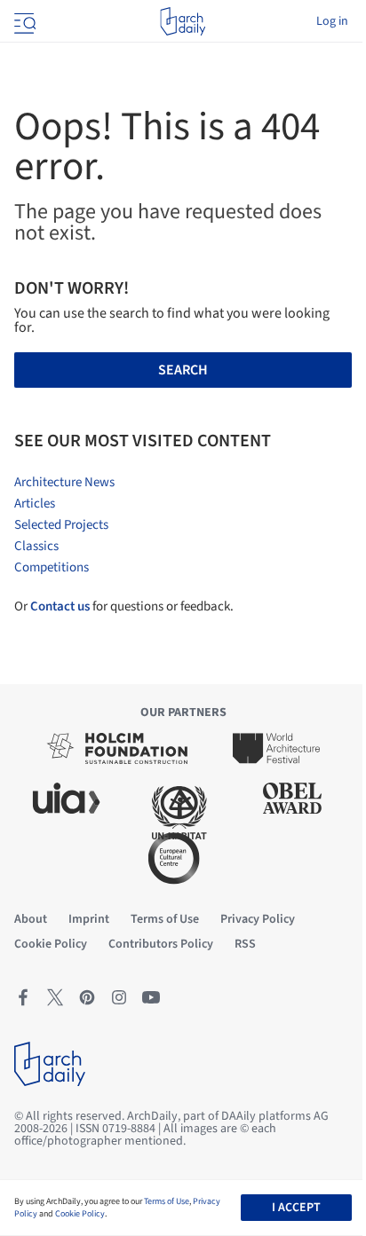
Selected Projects (61, 525)
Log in (332, 21)
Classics (36, 546)
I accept (296, 1207)
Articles (34, 503)
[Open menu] (23, 21)
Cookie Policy (80, 1214)
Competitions (51, 567)
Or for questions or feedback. (124, 606)
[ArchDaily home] (182, 21)
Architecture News (64, 482)
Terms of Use (166, 1201)
